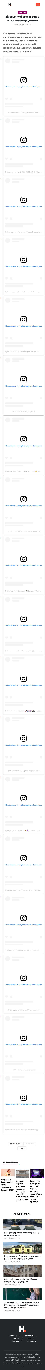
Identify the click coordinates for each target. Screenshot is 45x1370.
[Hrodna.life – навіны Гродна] (10, 4)
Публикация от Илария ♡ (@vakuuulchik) (23, 531)
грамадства (15, 1143)
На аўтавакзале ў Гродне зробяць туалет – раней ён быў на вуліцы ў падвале (22, 1257)
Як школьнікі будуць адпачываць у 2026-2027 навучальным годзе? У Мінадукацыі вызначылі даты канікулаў (21, 1305)
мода (22, 1148)
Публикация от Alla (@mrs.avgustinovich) (23, 771)
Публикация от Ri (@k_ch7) (23, 411)
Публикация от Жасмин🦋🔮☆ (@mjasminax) (23, 830)
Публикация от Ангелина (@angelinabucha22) (24, 232)
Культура (22, 12)
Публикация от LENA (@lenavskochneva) (23, 112)
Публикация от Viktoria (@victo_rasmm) (24, 1010)
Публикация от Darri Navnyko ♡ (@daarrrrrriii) (23, 651)
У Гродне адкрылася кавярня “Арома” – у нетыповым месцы (21, 1234)
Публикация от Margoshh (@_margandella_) (24, 950)
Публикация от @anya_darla (23, 1070)
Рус (37, 5)
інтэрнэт (30, 1143)
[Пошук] (30, 5)
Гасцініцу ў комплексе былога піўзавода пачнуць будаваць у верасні (21, 1280)
